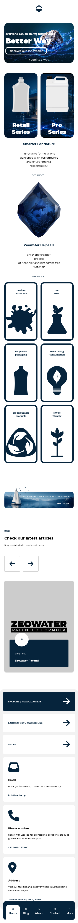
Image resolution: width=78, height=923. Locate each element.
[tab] (39, 701)
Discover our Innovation (26, 51)
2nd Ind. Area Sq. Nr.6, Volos (24, 899)
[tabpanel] (39, 831)
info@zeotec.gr (17, 795)
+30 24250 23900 (18, 847)
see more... (39, 175)
